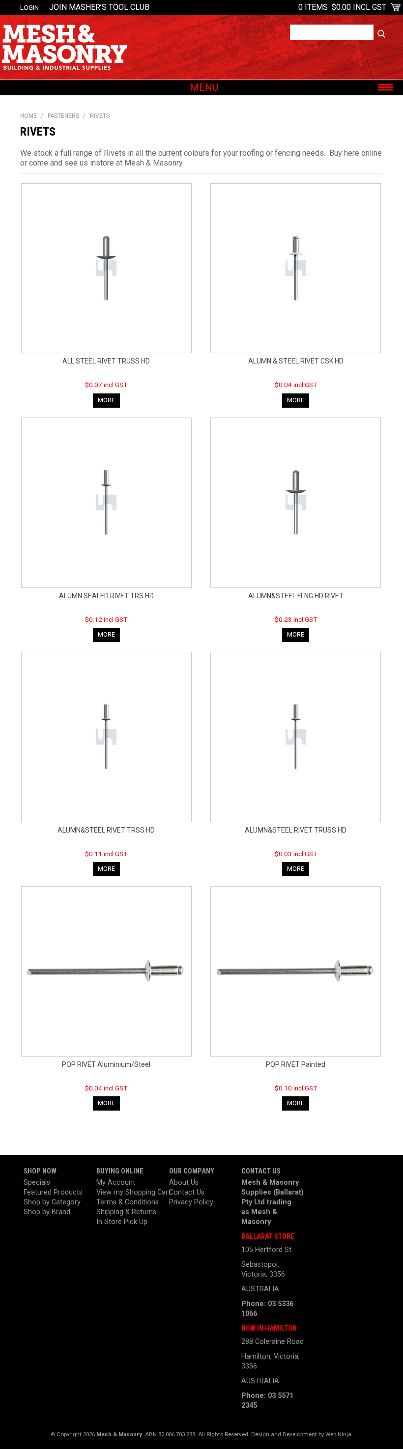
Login (29, 7)
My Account (115, 1182)
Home (28, 115)
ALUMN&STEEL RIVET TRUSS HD (295, 830)
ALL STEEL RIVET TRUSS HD (106, 361)
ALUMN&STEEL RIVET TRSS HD (106, 830)
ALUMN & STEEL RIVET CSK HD (296, 361)
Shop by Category (52, 1202)
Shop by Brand (47, 1212)
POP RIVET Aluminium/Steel (106, 1064)
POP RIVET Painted (295, 1064)
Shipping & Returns (126, 1212)
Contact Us (186, 1192)
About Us (184, 1182)
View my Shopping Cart (129, 1192)
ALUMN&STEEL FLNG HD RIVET (296, 596)
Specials (37, 1182)
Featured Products (53, 1192)
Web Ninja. (339, 1434)
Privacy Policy (191, 1202)
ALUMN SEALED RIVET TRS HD (106, 596)
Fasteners (63, 115)
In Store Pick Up (121, 1222)
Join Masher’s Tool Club (99, 7)
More (106, 400)
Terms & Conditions (127, 1202)
